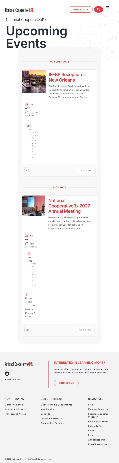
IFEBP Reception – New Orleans (67, 77)
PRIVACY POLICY (12, 380)
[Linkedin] (7, 374)
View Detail (85, 170)
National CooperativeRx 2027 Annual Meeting (69, 206)
